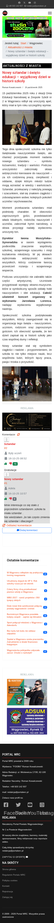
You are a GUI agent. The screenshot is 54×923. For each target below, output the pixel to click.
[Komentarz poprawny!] (6, 463)
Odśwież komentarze (19, 525)
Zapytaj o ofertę (14, 857)
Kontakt (5, 886)
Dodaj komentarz (29, 530)
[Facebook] (19, 2)
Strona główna (9, 869)
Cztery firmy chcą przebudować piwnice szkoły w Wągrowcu (22, 590)
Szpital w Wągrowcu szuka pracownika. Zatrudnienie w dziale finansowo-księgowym (25, 642)
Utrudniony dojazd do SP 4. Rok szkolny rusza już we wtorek (22, 582)
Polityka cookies (9, 880)
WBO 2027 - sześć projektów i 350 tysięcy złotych (23, 598)
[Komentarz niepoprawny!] (11, 463)
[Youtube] (29, 2)
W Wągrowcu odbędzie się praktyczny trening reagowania (25, 573)
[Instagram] (35, 2)
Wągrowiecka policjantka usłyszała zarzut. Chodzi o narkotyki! (23, 651)
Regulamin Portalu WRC (13, 875)
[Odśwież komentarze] (18, 434)
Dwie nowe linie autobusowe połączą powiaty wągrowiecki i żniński (24, 607)
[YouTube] (32, 805)
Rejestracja (7, 891)
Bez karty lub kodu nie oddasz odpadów (21, 632)
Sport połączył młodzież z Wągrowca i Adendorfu (25, 623)
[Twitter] (24, 2)
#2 (5, 448)
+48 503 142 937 (15, 6)
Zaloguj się (7, 897)
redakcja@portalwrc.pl (36, 6)
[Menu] (50, 13)
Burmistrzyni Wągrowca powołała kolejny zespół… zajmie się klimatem (24, 615)
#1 (5, 483)
